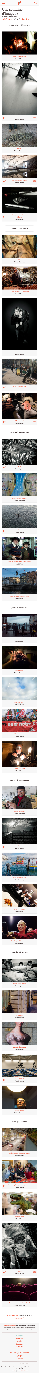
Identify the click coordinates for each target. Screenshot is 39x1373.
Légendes (20, 1338)
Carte (19, 1341)
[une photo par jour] (19, 3)
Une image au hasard (19, 1353)
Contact (19, 1358)
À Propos (19, 1355)
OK (14, 1371)
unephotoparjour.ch (10, 1325)
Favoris (19, 1344)
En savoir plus (22, 1371)
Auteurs (19, 1346)
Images (19, 1335)
